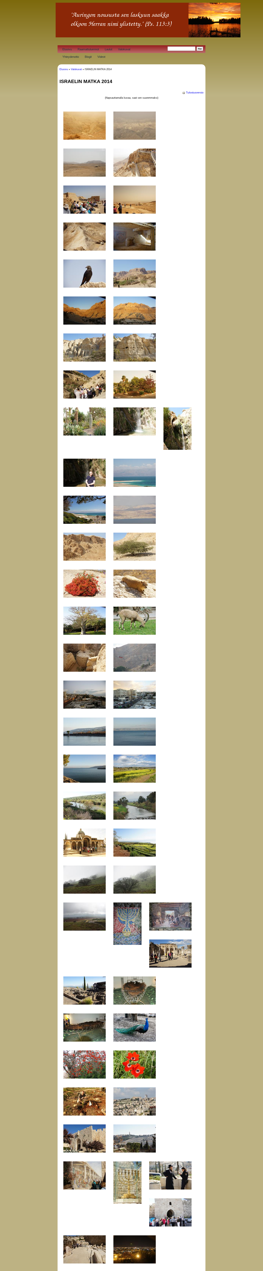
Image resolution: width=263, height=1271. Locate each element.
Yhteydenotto (70, 56)
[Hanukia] (127, 943)
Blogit (88, 56)
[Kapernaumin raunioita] (84, 1003)
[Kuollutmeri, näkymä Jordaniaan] (134, 522)
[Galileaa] (134, 781)
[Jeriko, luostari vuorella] (134, 670)
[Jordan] (134, 818)
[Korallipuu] (84, 1077)
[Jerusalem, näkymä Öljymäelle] (134, 1151)
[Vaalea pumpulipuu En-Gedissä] (84, 633)
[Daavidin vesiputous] (134, 434)
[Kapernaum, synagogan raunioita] (170, 966)
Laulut (108, 49)
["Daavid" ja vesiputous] (84, 485)
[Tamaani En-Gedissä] (134, 596)
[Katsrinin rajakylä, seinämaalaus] (170, 929)
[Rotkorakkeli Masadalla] (84, 286)
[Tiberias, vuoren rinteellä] (84, 744)
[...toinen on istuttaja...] (84, 1114)
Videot (101, 56)
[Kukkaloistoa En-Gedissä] (84, 596)
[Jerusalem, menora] (127, 1202)
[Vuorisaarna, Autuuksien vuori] (134, 855)
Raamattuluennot (88, 49)
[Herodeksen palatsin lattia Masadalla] (134, 249)
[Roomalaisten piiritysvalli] (84, 249)
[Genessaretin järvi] (134, 744)
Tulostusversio (195, 92)
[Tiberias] (84, 707)
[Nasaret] (134, 1114)
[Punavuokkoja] (134, 1077)
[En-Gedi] (84, 323)
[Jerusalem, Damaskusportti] (170, 1225)
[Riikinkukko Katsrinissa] (134, 1040)
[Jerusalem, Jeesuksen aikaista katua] (84, 1262)
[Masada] (134, 175)
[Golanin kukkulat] (84, 892)
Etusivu (67, 49)
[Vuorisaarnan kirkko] (84, 855)
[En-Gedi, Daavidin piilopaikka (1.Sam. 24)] (134, 286)
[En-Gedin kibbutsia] (134, 397)
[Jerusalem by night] (134, 1262)
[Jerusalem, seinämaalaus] (84, 1188)
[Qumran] (84, 559)
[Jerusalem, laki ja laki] (170, 1188)
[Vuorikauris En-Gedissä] (134, 633)
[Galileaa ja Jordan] (84, 818)
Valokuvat (124, 49)
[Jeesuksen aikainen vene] (134, 1003)
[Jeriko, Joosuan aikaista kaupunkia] (84, 670)
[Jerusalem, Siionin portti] (84, 1151)
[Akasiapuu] (134, 559)
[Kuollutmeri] (134, 485)
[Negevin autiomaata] (84, 138)
